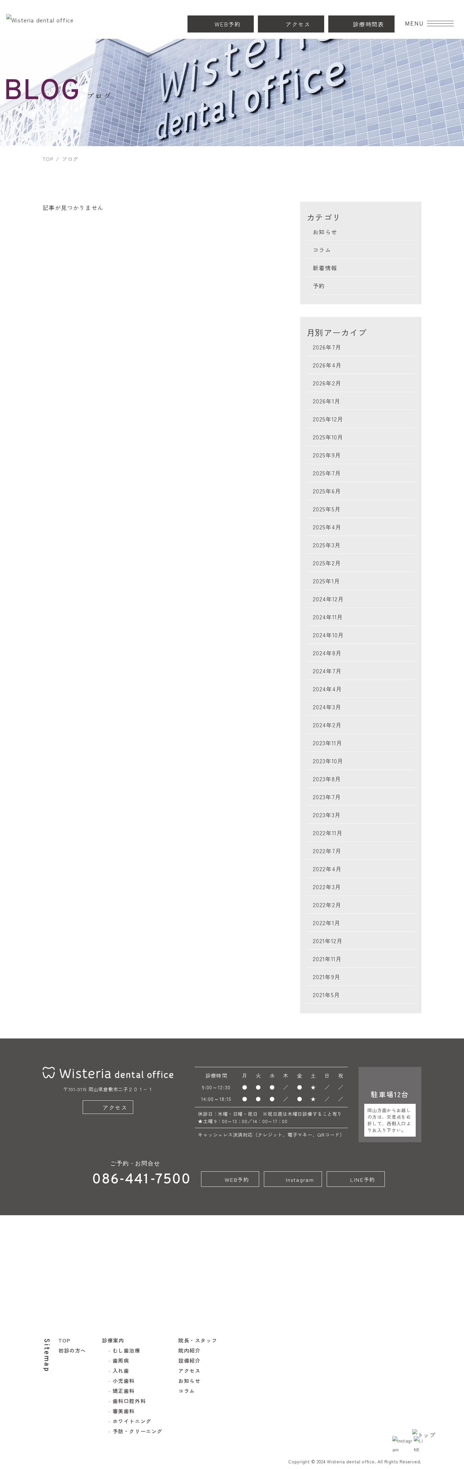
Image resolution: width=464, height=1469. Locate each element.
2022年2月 (327, 905)
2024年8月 (327, 653)
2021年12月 (328, 941)
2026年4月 (327, 365)
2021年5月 (326, 994)
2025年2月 (327, 563)
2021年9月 (326, 976)
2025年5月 (327, 509)
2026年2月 (327, 383)
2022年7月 (327, 851)
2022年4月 (327, 869)
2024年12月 (328, 599)
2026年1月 (326, 401)
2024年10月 (328, 635)
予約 (319, 286)
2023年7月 (327, 797)
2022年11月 (328, 833)
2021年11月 (327, 959)
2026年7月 (327, 347)
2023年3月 (327, 815)
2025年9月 (327, 455)
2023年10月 (328, 761)
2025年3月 (327, 545)
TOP (48, 159)
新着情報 (325, 268)
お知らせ (325, 232)
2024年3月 (327, 707)
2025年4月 (327, 527)
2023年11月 (327, 743)
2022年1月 (326, 923)
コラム (322, 250)
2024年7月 (327, 671)
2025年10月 (328, 437)
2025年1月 (326, 581)
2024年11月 (328, 617)
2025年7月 (327, 473)
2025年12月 (328, 419)
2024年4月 (327, 689)
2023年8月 (327, 779)
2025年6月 (327, 491)
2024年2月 (327, 725)
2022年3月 (327, 887)
